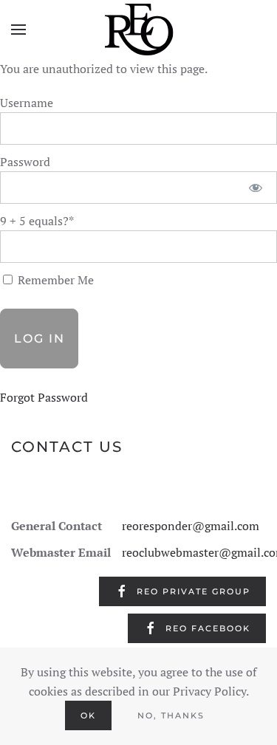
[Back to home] (138, 29)
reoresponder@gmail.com (190, 526)
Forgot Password (44, 397)
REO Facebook (207, 628)
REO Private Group (193, 591)
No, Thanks (171, 715)
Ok (88, 715)
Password (25, 162)
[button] (18, 29)
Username (26, 103)
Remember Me (54, 280)
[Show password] (256, 187)
